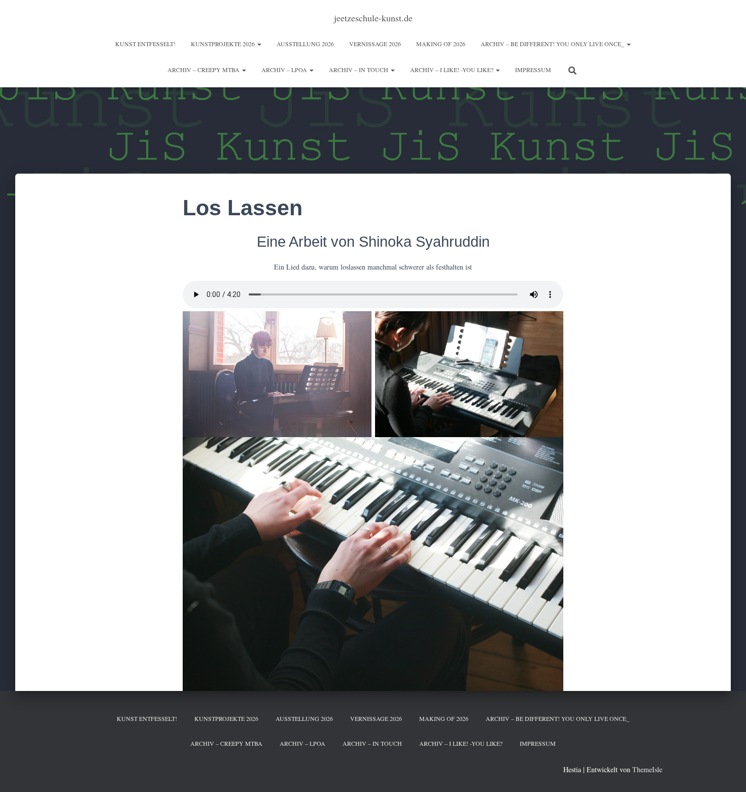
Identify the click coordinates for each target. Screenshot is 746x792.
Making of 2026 (440, 44)
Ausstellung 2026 (305, 44)
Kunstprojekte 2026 (223, 44)
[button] (258, 44)
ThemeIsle (647, 769)
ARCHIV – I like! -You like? (452, 69)
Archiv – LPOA (285, 69)
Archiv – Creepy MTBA (204, 69)
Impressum (533, 69)
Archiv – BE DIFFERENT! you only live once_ (553, 44)
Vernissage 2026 (375, 44)
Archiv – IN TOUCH (359, 69)
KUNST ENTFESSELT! (145, 44)
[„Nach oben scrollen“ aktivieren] (726, 771)
